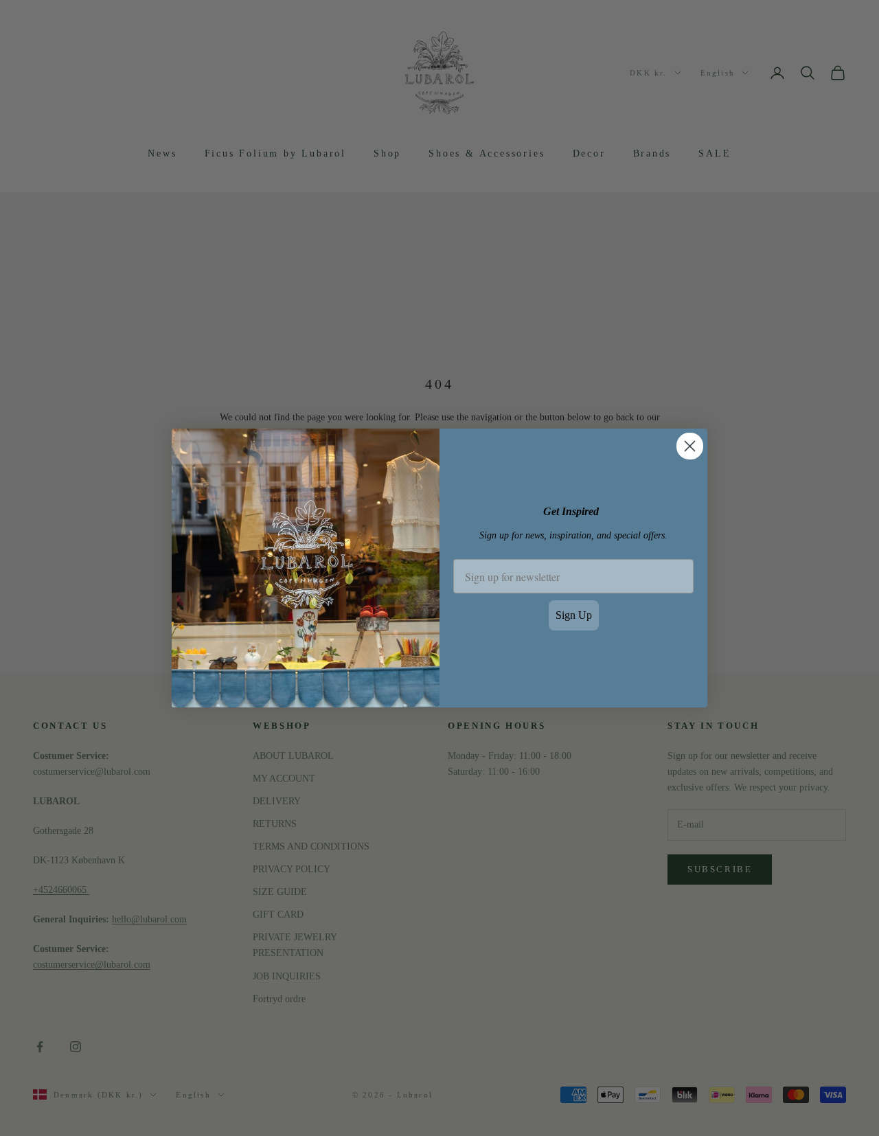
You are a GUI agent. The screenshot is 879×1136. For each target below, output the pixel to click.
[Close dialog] (690, 446)
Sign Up (574, 615)
